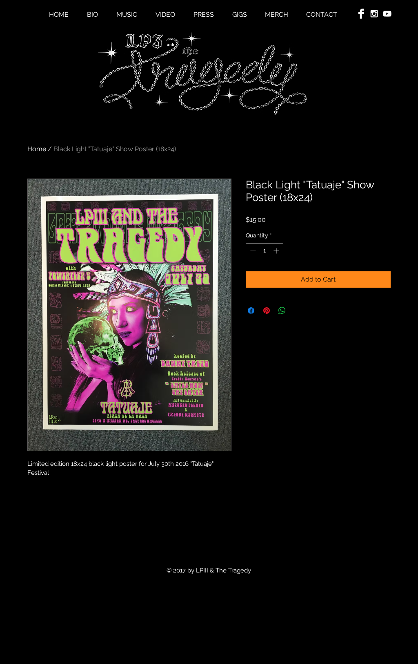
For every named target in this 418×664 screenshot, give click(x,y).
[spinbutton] (264, 251)
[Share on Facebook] (251, 310)
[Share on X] (297, 310)
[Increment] (277, 251)
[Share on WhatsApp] (282, 310)
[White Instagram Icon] (374, 14)
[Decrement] (252, 251)
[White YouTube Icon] (387, 14)
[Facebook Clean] (361, 14)
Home (36, 149)
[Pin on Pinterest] (266, 310)
